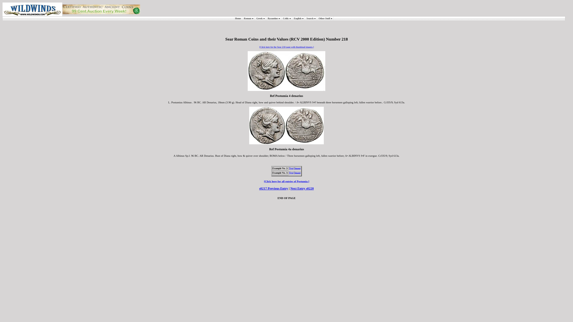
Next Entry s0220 (302, 188)
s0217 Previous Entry (273, 188)
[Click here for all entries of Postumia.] (286, 181)
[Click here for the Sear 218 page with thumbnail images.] (286, 47)
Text (291, 168)
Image (297, 168)
